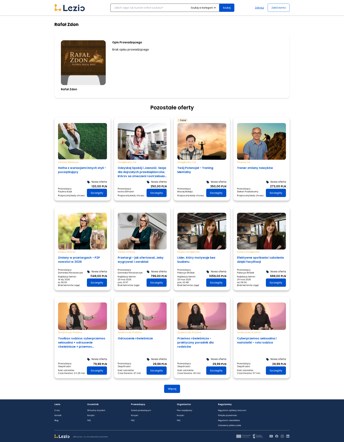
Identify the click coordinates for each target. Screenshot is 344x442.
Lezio (57, 404)
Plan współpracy (184, 410)
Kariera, (62, 252)
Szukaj (227, 7)
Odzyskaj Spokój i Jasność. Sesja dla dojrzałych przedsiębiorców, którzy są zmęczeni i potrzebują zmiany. (142, 171)
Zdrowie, (63, 162)
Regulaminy (225, 404)
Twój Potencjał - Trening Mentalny (195, 170)
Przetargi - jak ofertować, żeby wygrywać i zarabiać (141, 260)
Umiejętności (193, 252)
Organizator (184, 404)
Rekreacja (73, 162)
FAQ (89, 420)
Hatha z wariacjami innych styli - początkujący (82, 170)
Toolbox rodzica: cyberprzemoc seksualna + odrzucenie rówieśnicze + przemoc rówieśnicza (81, 342)
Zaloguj (259, 7)
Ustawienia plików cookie (229, 425)
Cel (134, 162)
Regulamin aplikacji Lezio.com (232, 410)
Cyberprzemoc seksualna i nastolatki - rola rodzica (256, 340)
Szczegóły (97, 193)
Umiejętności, (125, 162)
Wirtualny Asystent (96, 410)
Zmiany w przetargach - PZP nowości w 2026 (79, 260)
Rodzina (77, 332)
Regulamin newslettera (229, 420)
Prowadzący (138, 404)
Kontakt (57, 415)
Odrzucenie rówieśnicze (135, 338)
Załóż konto (278, 7)
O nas (57, 410)
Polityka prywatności (227, 415)
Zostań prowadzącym (141, 410)
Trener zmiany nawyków (255, 168)
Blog (56, 420)
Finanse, (242, 162)
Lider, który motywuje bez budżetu (196, 260)
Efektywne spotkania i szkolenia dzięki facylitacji (260, 260)
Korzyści (91, 415)
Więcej (172, 389)
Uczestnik (93, 404)
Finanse (71, 252)
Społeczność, (65, 332)
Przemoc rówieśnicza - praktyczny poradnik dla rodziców (195, 342)
